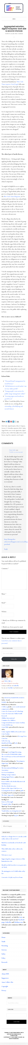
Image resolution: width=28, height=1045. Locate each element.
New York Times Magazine (12, 196)
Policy (3, 958)
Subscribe (14, 659)
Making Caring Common (9, 775)
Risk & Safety (22, 428)
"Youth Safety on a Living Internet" (11, 811)
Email (4, 603)
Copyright (5, 986)
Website (4, 612)
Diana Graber (12, 450)
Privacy (4, 990)
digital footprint (12, 426)
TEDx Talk (7, 681)
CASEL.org (5, 707)
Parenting (5, 946)
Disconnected (5, 747)
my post (16, 815)
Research (4, 962)
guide (21, 790)
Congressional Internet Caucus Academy (13, 722)
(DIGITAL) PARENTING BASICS (14, 698)
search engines (20, 435)
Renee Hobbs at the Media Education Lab (13, 781)
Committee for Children (8, 720)
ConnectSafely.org (7, 725)
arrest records (11, 430)
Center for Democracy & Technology (12, 711)
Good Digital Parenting (14, 752)
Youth (3, 941)
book (15, 743)
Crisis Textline (6, 734)
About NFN (5, 974)
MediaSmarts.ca (6, 784)
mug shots (8, 435)
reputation (15, 428)
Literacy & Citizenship (7, 428)
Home (3, 937)
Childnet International (8, 718)
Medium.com (18, 922)
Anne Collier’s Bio (7, 982)
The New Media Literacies (9, 786)
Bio (3, 679)
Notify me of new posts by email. (13, 627)
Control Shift (5, 727)
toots (20, 917)
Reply (6, 549)
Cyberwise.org (6, 741)
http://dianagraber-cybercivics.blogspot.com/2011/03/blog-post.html (16, 541)
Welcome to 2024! (7, 855)
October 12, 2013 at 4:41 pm (16, 452)
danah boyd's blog (7, 743)
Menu (14, 19)
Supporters (5, 978)
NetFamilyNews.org (14, 8)
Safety (3, 954)
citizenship (8, 406)
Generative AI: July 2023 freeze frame (12, 877)
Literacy (4, 950)
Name (4, 594)
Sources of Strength (7, 802)
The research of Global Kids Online (12, 754)
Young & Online (6, 804)
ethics (7, 433)
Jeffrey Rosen (19, 433)
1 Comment (20, 33)
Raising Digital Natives (8, 777)
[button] (25, 16)
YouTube (10, 688)
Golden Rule (13, 433)
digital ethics (19, 430)
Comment (5, 568)
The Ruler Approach (7, 795)
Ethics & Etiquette (20, 426)
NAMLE (4, 702)
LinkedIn (16, 685)
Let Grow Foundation (8, 772)
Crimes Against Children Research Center (14, 732)
